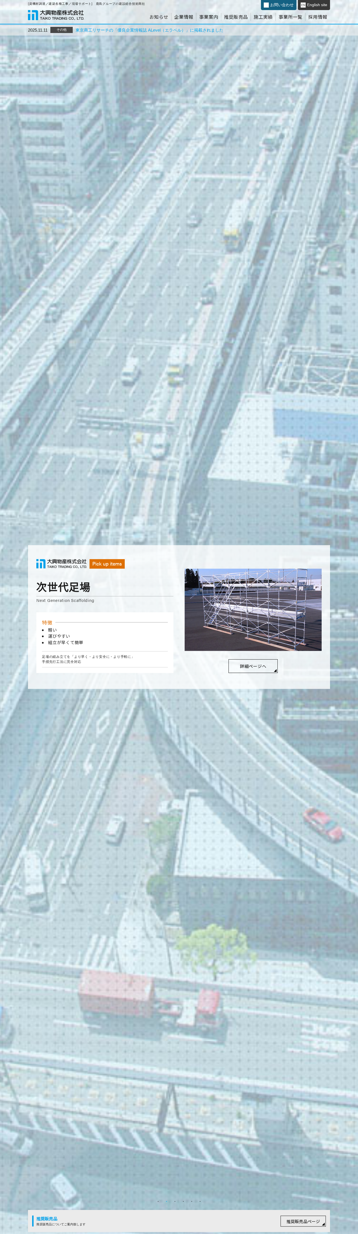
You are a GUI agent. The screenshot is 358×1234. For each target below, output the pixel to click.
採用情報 (317, 16)
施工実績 (263, 16)
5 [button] (191, 1201)
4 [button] (183, 1201)
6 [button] (200, 1201)
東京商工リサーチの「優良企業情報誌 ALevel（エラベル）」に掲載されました (149, 30)
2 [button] (166, 1201)
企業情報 (183, 16)
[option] (179, 617)
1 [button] (158, 1201)
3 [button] (175, 1201)
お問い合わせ (282, 5)
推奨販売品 (236, 16)
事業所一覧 (290, 16)
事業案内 (208, 16)
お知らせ (158, 16)
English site (314, 5)
